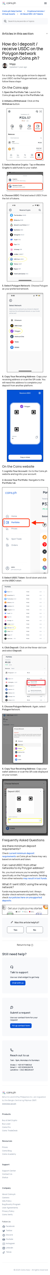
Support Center (9, 1170)
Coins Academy (9, 1154)
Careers (5, 1197)
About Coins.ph (8, 1194)
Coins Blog (7, 1150)
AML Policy (6, 1201)
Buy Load (6, 1123)
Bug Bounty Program (11, 1204)
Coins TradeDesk (9, 1130)
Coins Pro (6, 1127)
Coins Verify (7, 1214)
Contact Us (7, 1174)
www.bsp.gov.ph (9, 1103)
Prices (5, 1147)
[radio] (15, 930)
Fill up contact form (21, 1025)
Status (5, 1177)
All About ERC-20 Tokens (31, 14)
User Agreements (10, 1207)
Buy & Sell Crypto (9, 1120)
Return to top (23, 944)
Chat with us (18, 983)
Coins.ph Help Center (12, 11)
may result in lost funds (35, 878)
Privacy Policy (8, 1211)
